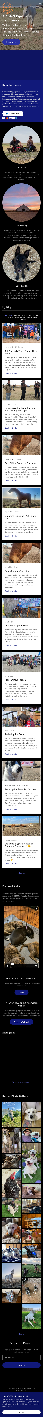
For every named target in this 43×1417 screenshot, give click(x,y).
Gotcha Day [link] (26, 315)
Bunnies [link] (17, 315)
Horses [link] (35, 315)
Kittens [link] (10, 317)
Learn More (11, 42)
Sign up (21, 1365)
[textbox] (21, 1357)
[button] (40, 3)
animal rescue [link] (20, 317)
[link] (8, 3)
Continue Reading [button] (11, 374)
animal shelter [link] (32, 317)
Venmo (21, 992)
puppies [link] (23, 319)
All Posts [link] (8, 315)
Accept (21, 1412)
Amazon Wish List (21, 1022)
